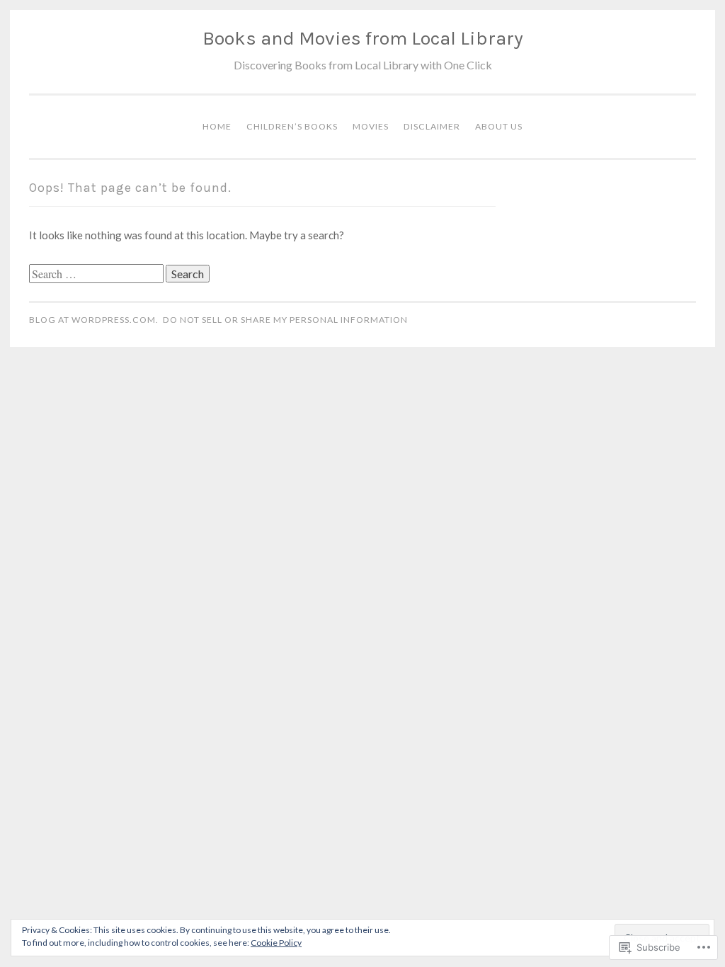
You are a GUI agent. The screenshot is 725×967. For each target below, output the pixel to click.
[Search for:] (97, 274)
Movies (371, 126)
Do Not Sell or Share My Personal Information (285, 319)
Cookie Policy (276, 942)
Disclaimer (432, 126)
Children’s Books (292, 126)
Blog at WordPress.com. (94, 319)
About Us (499, 126)
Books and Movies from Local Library (362, 38)
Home (217, 126)
